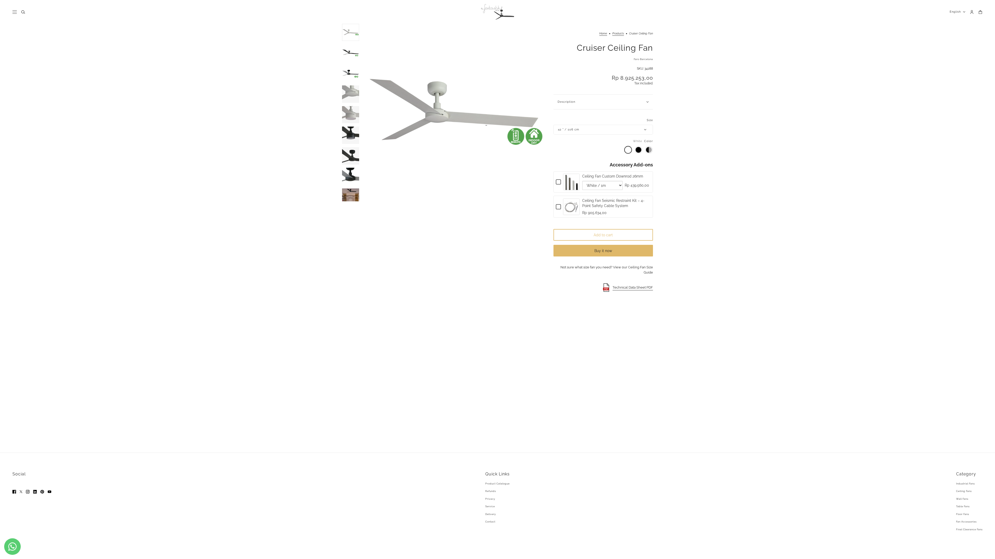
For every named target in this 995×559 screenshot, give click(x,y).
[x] (21, 491)
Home (603, 33)
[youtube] (49, 491)
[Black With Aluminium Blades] (649, 150)
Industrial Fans (965, 483)
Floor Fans (962, 514)
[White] (628, 150)
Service (490, 506)
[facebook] (14, 491)
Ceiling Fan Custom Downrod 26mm (612, 176)
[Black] (638, 150)
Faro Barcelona (643, 59)
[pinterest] (42, 491)
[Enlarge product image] (456, 112)
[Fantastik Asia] (497, 12)
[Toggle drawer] (14, 12)
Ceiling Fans (964, 491)
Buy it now (603, 251)
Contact (490, 521)
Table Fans (963, 506)
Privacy (490, 499)
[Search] (23, 12)
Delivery (490, 514)
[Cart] (980, 12)
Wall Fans (962, 499)
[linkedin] (35, 491)
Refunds (490, 491)
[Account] (972, 12)
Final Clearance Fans (969, 529)
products (618, 33)
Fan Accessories (966, 521)
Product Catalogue (497, 483)
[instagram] (28, 491)
